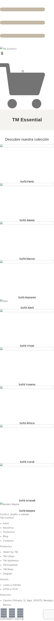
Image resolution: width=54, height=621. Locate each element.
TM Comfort (7, 517)
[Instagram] (12, 613)
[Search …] (2, 53)
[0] (22, 107)
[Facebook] (4, 613)
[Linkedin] (20, 613)
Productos (6, 546)
